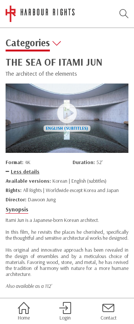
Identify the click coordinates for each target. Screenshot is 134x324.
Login (65, 317)
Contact (108, 317)
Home (24, 317)
